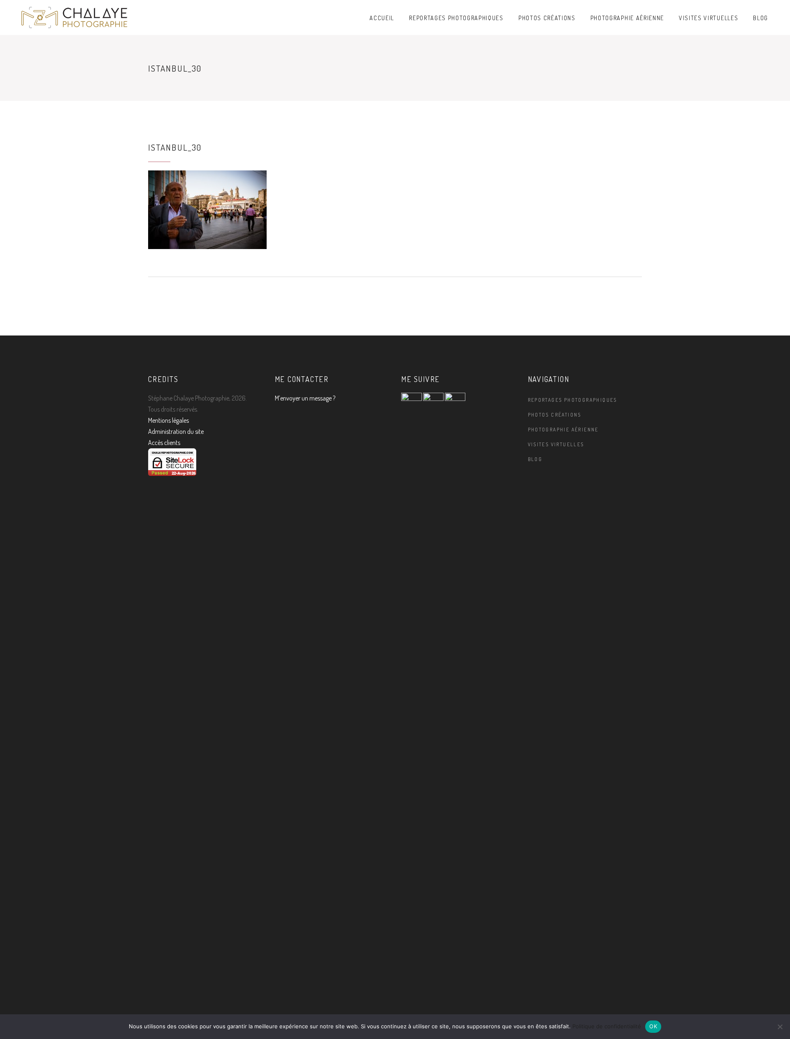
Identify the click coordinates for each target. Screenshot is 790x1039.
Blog (535, 459)
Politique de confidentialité (606, 1026)
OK (653, 1026)
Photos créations (554, 415)
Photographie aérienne (563, 429)
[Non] (780, 1027)
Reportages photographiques (572, 400)
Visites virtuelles (556, 444)
